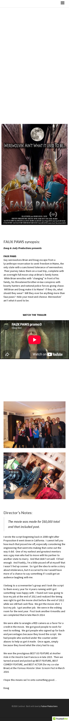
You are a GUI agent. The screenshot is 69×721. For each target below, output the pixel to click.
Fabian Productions (49, 706)
